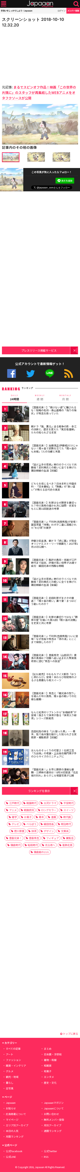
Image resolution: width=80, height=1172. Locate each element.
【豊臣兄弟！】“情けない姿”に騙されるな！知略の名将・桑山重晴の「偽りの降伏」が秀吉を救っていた (54, 410)
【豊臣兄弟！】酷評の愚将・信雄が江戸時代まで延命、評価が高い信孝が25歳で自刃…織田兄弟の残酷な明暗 (54, 563)
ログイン (61, 10)
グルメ (9, 1071)
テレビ (15, 824)
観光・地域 (12, 1077)
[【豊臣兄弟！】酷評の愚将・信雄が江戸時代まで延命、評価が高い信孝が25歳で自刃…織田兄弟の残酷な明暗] (15, 567)
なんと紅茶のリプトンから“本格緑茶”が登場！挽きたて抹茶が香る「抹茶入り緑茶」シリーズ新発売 (54, 715)
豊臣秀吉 (34, 838)
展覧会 (70, 838)
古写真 (9, 1088)
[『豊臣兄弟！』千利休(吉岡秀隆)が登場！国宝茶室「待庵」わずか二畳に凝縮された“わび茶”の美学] (15, 529)
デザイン (49, 831)
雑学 (14, 817)
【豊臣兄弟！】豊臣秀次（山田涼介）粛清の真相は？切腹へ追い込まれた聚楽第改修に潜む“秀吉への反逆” (54, 658)
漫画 (53, 817)
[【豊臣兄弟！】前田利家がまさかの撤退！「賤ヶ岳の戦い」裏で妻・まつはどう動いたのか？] (15, 605)
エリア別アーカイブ (17, 1125)
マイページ (12, 1119)
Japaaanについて (54, 1108)
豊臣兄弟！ (15, 838)
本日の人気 (12, 1131)
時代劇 (67, 817)
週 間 (40, 397)
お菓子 (28, 817)
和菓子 (47, 1071)
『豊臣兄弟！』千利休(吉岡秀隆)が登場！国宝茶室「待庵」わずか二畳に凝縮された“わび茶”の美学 (54, 525)
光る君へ (50, 845)
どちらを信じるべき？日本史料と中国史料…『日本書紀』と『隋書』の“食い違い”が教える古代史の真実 (54, 486)
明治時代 (66, 824)
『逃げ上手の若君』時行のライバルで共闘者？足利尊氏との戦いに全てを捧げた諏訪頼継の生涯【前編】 (54, 467)
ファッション (13, 1060)
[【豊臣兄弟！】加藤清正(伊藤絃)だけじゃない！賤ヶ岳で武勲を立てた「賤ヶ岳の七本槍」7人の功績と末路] (15, 453)
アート (9, 1054)
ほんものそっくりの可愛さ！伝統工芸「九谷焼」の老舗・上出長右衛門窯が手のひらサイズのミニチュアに (54, 753)
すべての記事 (13, 1048)
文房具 (65, 831)
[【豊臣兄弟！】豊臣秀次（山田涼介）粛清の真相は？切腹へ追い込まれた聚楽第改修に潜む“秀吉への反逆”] (15, 662)
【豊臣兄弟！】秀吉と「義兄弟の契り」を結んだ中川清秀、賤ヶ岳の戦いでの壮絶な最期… (54, 696)
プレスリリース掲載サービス (39, 350)
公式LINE (49, 373)
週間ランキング (53, 1131)
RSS (68, 373)
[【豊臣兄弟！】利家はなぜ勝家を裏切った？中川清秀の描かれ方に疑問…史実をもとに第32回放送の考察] (15, 510)
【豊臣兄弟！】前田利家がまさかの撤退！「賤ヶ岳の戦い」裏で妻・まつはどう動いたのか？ (54, 601)
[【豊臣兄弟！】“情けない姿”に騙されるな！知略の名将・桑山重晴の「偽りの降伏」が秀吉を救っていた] (15, 415)
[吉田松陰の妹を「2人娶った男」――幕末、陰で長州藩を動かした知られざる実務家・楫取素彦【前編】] (15, 738)
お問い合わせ (51, 1114)
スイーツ (68, 810)
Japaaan (40, 4)
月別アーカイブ (52, 1125)
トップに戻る (70, 1033)
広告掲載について (16, 1114)
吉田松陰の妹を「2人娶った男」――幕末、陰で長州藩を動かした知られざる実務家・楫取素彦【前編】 (54, 734)
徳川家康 (19, 831)
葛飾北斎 (67, 845)
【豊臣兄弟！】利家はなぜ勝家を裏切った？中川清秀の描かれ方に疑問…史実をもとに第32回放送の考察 (54, 505)
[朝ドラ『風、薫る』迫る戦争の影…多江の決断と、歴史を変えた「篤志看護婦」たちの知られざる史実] (15, 434)
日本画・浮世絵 (53, 1054)
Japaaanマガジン (54, 1103)
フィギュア (52, 838)
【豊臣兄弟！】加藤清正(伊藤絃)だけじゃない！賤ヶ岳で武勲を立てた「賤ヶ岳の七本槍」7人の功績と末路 (54, 448)
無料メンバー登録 (54, 1119)
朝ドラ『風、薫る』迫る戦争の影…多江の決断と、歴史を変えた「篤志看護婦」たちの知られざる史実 (54, 429)
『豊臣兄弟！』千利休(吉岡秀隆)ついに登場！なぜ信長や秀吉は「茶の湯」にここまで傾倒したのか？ (54, 639)
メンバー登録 (73, 10)
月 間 (65, 397)
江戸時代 (14, 803)
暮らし (9, 1082)
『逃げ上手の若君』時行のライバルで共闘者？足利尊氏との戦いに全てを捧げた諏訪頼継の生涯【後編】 (54, 582)
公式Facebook (11, 373)
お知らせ (11, 1108)
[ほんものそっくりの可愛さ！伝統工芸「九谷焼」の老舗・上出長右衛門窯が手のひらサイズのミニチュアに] (15, 758)
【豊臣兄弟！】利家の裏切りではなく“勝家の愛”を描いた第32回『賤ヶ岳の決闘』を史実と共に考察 (54, 620)
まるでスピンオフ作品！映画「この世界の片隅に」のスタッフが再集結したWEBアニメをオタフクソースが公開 (39, 92)
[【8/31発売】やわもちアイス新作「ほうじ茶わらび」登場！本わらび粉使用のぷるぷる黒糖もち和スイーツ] (15, 681)
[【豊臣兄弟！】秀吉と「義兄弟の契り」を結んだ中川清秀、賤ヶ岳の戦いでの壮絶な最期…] (15, 700)
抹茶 (34, 831)
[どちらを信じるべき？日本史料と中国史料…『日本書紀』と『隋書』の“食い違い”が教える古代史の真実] (15, 491)
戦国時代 (31, 803)
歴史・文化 (50, 1082)
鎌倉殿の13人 (41, 852)
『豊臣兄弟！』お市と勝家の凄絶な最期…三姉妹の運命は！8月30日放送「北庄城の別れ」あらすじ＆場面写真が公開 (54, 772)
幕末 (41, 817)
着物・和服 (50, 1060)
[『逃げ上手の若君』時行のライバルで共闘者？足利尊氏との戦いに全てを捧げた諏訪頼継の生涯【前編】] (15, 472)
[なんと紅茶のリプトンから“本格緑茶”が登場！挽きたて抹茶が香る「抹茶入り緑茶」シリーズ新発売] (15, 719)
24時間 (14, 397)
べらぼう (31, 824)
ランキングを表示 (39, 791)
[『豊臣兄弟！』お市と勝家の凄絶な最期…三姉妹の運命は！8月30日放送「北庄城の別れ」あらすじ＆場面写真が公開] (15, 777)
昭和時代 (33, 845)
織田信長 (49, 824)
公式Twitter (30, 373)
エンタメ (49, 1077)
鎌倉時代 (15, 845)
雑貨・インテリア (16, 1065)
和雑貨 (47, 1065)
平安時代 (68, 803)
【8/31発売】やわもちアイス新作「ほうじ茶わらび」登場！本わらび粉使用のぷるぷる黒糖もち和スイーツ (54, 677)
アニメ (13, 810)
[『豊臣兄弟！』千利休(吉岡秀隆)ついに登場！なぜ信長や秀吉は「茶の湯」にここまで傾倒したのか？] (15, 643)
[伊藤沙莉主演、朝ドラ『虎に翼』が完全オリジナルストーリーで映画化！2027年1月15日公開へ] (15, 548)
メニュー (3, 4)
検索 (76, 4)
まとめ (47, 1048)
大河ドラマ (50, 803)
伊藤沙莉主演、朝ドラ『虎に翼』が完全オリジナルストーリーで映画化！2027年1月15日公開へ (54, 544)
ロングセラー (48, 810)
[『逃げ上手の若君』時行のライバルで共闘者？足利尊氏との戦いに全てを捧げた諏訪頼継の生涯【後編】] (15, 586)
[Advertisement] (29, 55)
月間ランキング (14, 1136)
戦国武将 (29, 810)
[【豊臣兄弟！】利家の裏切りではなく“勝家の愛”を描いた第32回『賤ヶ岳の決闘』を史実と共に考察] (15, 624)
